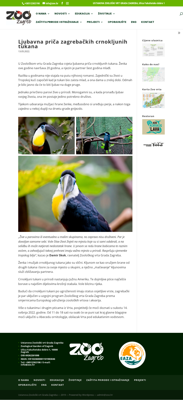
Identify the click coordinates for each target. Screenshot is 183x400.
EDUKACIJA (82, 13)
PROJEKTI (93, 22)
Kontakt (147, 22)
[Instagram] (67, 3)
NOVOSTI (61, 13)
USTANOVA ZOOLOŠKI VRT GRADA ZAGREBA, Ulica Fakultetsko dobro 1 (129, 3)
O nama (41, 13)
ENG (134, 22)
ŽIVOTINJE (105, 13)
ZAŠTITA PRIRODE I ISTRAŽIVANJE (57, 22)
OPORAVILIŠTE (117, 22)
